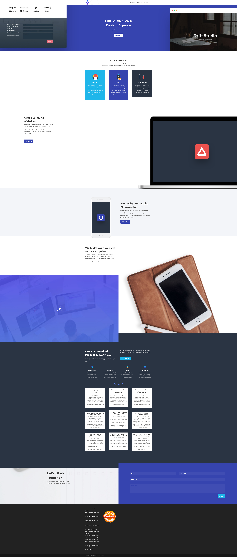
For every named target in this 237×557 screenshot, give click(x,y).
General (101, 416)
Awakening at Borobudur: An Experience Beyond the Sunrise (118, 435)
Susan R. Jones (90, 394)
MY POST (118, 384)
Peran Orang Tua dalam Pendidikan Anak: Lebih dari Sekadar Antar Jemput (95, 436)
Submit (221, 496)
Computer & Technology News (136, 2)
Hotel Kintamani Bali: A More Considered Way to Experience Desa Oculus (118, 391)
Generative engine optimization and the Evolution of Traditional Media (95, 391)
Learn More (125, 358)
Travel (124, 437)
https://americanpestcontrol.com (91, 539)
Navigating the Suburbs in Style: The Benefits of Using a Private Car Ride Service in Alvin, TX (142, 436)
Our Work (118, 35)
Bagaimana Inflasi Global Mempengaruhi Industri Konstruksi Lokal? (141, 391)
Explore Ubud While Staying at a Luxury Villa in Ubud (95, 414)
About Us (146, 2)
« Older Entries (88, 454)
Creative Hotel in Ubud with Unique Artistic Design (142, 414)
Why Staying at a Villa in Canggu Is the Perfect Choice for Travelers (118, 413)
